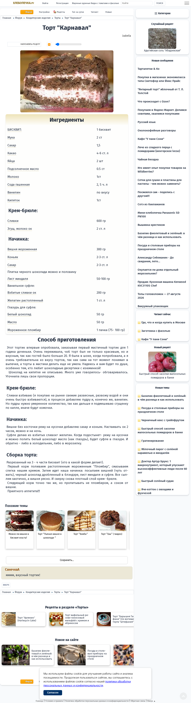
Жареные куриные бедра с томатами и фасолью (95, 3)
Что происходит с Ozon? (154, 101)
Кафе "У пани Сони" (151, 139)
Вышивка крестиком (151, 225)
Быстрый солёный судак (157, 481)
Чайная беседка (148, 159)
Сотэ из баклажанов (151, 204)
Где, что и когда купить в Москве (163, 322)
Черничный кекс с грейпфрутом (162, 420)
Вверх (6, 585)
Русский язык (147, 122)
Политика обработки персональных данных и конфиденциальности (97, 701)
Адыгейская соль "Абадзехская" (162, 50)
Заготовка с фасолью (155, 331)
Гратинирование (152, 440)
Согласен (52, 692)
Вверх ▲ (151, 701)
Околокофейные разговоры (157, 130)
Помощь (39, 701)
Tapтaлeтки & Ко (148, 68)
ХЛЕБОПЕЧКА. (23, 3)
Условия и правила (54, 701)
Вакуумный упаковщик (153, 306)
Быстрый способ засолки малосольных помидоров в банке (162, 376)
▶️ (49, 44)
